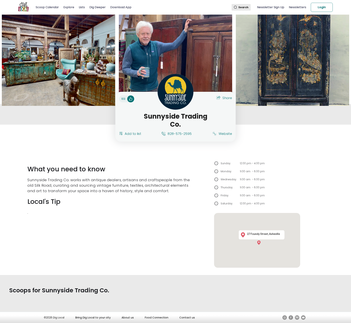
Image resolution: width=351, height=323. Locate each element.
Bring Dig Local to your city (93, 317)
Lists (82, 7)
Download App (120, 7)
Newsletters (297, 7)
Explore (68, 7)
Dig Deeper (97, 7)
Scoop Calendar (47, 7)
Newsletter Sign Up (270, 7)
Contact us (187, 317)
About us (128, 317)
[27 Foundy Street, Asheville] (260, 242)
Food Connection (156, 317)
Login (322, 7)
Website (225, 134)
